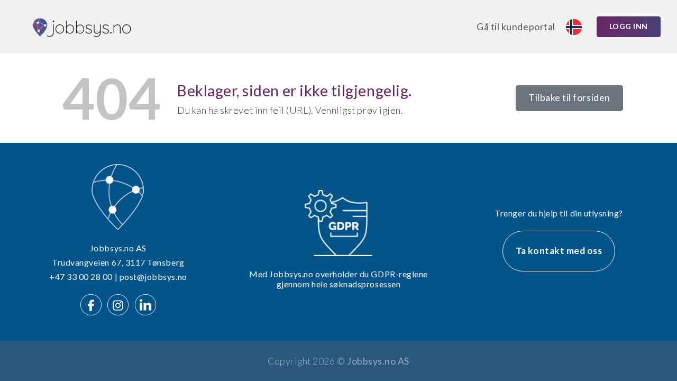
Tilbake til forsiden (569, 97)
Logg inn (628, 26)
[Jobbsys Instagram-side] (120, 303)
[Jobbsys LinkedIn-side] (145, 303)
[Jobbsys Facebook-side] (93, 303)
